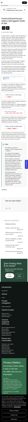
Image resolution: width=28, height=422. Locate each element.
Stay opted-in (14, 419)
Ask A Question (10, 275)
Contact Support (19, 275)
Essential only (14, 415)
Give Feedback (26, 164)
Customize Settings (14, 410)
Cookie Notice (17, 407)
